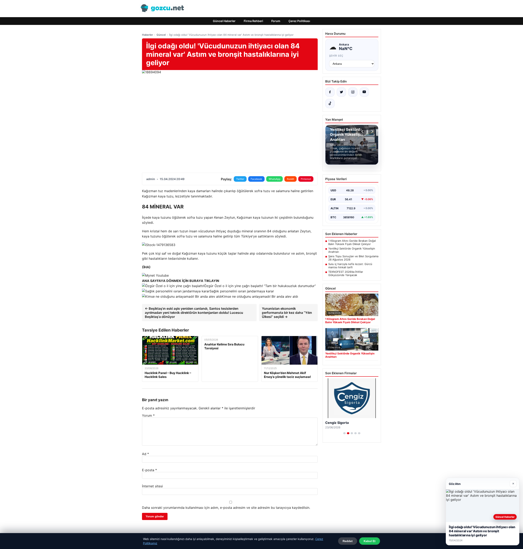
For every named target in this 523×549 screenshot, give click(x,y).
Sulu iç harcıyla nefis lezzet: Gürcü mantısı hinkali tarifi (350, 265)
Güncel (161, 34)
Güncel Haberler (224, 21)
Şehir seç (336, 55)
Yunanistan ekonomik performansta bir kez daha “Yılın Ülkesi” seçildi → (287, 312)
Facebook (256, 178)
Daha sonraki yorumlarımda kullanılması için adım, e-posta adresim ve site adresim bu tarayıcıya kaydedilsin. (226, 508)
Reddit (290, 178)
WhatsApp (274, 178)
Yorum (148, 415)
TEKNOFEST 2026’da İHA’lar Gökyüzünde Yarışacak (345, 273)
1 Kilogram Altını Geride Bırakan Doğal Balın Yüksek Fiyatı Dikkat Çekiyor (352, 242)
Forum (275, 21)
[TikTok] (330, 103)
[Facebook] (330, 92)
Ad (145, 454)
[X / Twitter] (341, 92)
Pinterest (306, 178)
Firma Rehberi (253, 21)
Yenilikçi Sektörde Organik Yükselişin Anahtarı (351, 250)
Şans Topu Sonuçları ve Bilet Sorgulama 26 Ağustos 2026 (353, 258)
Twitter (240, 178)
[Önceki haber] (363, 131)
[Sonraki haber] (371, 131)
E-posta (149, 470)
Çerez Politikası (299, 21)
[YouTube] (364, 92)
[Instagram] (353, 92)
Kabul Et (369, 541)
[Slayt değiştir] (344, 433)
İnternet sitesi (152, 486)
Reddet (348, 541)
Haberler (147, 34)
